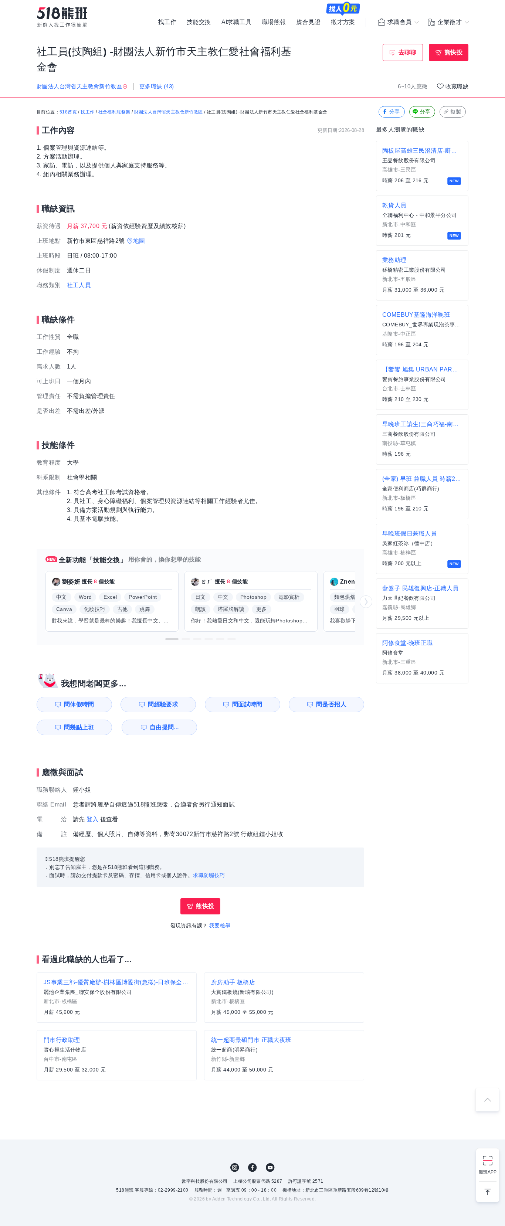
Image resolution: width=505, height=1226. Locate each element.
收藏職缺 (456, 86)
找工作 (167, 22)
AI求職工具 (236, 22)
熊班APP (487, 1172)
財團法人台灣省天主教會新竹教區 (168, 112)
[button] (172, 639)
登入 (93, 819)
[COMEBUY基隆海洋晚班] (422, 330)
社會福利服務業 (114, 112)
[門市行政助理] (116, 1055)
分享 (394, 112)
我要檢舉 (220, 925)
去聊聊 (408, 52)
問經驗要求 (163, 704)
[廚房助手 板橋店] (284, 997)
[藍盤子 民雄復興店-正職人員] (422, 603)
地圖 (139, 241)
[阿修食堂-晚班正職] (422, 658)
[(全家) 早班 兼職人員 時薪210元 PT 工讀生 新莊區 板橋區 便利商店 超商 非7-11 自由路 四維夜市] (422, 494)
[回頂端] (487, 1099)
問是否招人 (331, 704)
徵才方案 (343, 22)
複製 (455, 112)
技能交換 (199, 22)
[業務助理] (422, 275)
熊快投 (453, 52)
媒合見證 (308, 22)
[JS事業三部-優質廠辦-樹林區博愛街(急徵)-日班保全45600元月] (116, 997)
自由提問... (164, 727)
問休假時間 (79, 704)
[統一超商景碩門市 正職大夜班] (284, 1055)
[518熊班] (62, 17)
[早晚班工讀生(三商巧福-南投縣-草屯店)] (422, 439)
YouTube (270, 1167)
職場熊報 (274, 22)
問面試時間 (247, 704)
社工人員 (79, 285)
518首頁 (68, 112)
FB (252, 1167)
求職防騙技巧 (209, 875)
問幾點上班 (79, 727)
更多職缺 (156, 86)
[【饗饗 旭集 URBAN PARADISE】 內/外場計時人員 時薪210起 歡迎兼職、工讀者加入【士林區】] (422, 385)
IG (234, 1167)
